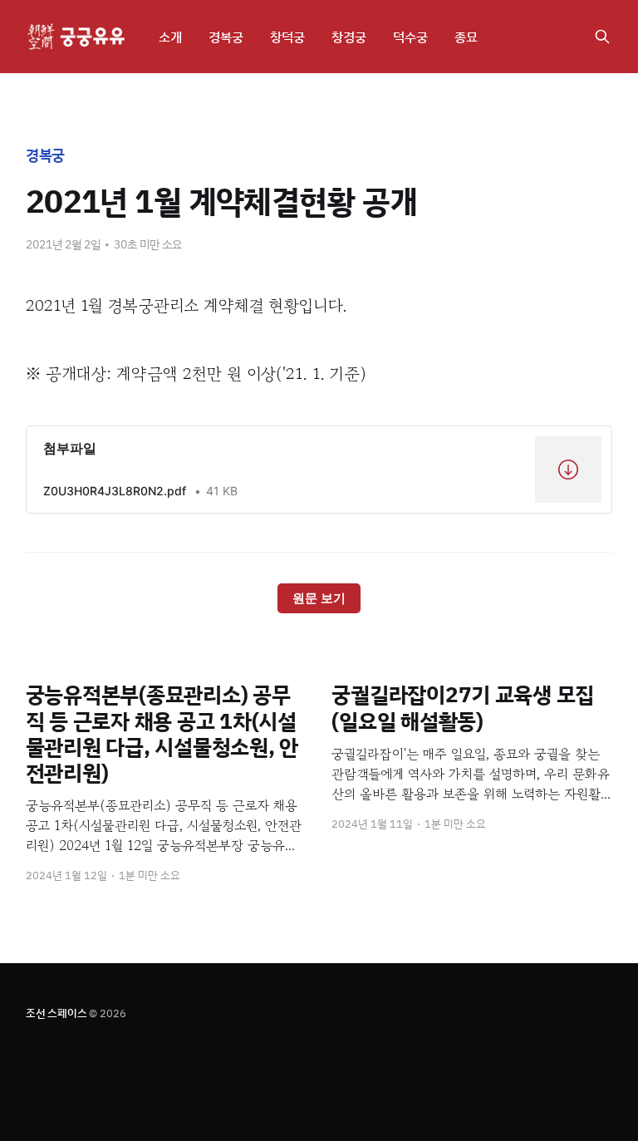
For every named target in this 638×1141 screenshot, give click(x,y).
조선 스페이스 (56, 1013)
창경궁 (348, 36)
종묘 (466, 36)
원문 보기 (319, 598)
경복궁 (226, 36)
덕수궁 (410, 36)
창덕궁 (287, 36)
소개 (170, 36)
